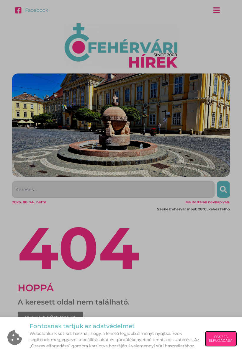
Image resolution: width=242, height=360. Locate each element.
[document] (121, 180)
